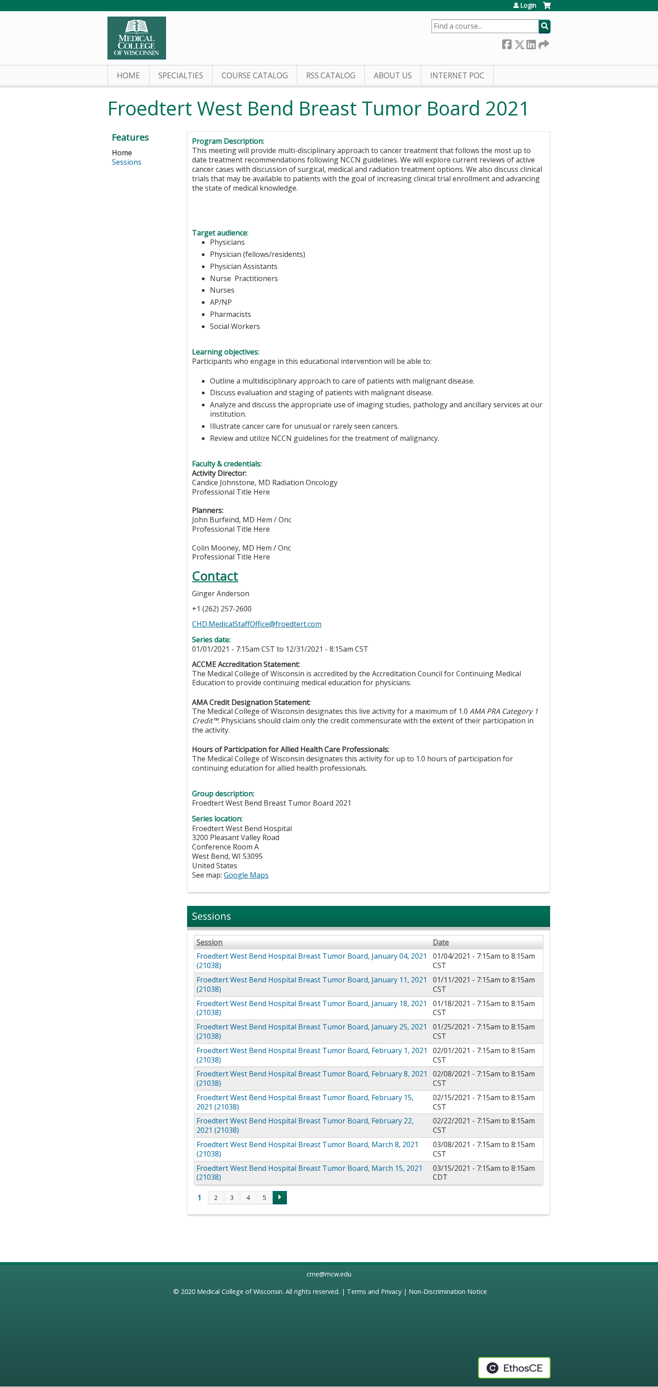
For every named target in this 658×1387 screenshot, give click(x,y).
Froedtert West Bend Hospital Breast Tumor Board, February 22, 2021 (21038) (305, 1125)
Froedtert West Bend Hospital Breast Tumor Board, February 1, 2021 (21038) (312, 1055)
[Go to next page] (280, 1197)
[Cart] (547, 8)
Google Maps (246, 875)
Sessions (126, 162)
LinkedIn (530, 43)
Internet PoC (457, 75)
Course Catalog (255, 75)
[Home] (136, 38)
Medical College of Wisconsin (239, 1291)
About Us (393, 75)
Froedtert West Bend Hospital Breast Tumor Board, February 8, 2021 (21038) (312, 1078)
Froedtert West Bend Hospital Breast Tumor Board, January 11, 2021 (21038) (312, 984)
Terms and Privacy (374, 1291)
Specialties (180, 75)
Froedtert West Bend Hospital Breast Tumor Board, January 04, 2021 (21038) (312, 960)
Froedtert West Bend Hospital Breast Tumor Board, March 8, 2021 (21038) (308, 1149)
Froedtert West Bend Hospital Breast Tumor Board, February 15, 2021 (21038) (305, 1102)
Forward (542, 43)
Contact (215, 576)
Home (128, 75)
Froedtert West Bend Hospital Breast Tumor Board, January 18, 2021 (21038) (312, 1008)
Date (441, 942)
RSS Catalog (330, 75)
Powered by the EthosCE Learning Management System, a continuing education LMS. (514, 1367)
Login (528, 5)
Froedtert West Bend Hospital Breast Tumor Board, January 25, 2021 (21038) (312, 1031)
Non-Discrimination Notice (448, 1291)
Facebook (506, 43)
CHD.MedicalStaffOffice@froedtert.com (256, 624)
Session (209, 942)
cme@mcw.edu (329, 1274)
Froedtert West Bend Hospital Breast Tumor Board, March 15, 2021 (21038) (310, 1172)
